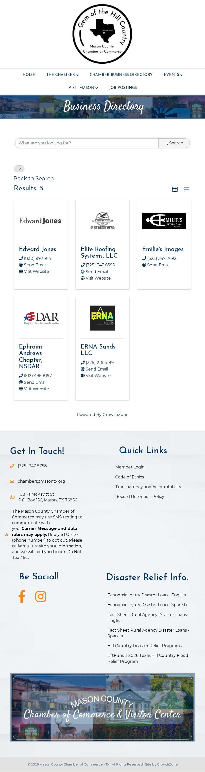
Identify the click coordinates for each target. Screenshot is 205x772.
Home (28, 75)
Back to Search (34, 178)
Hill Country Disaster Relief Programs (145, 645)
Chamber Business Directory (121, 75)
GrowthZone (115, 414)
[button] (175, 190)
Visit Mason (81, 88)
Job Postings (123, 88)
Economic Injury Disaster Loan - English (147, 595)
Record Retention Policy (139, 496)
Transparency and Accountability (148, 486)
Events (171, 75)
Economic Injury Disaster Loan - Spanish (147, 604)
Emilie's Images (163, 250)
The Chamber (60, 75)
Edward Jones (37, 250)
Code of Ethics (129, 477)
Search (176, 143)
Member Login (129, 467)
